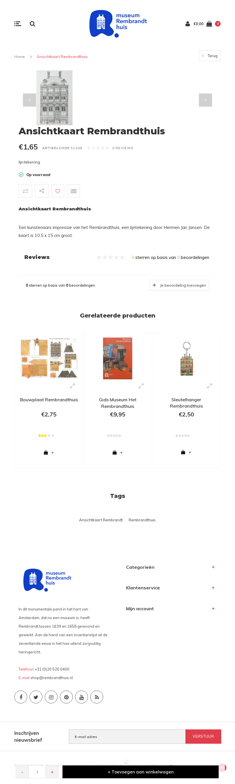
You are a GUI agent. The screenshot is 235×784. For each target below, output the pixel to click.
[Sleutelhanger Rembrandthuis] (186, 358)
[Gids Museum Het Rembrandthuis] (118, 358)
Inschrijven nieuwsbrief (28, 736)
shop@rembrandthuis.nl (51, 677)
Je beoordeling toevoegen (183, 285)
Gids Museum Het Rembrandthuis (117, 403)
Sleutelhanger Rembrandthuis (186, 403)
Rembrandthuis (142, 520)
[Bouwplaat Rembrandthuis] (49, 358)
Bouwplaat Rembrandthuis (49, 399)
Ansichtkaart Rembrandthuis (62, 56)
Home (19, 56)
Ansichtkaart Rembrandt (101, 520)
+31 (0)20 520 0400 (52, 669)
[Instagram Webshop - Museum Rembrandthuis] (51, 697)
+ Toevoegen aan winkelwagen (141, 772)
